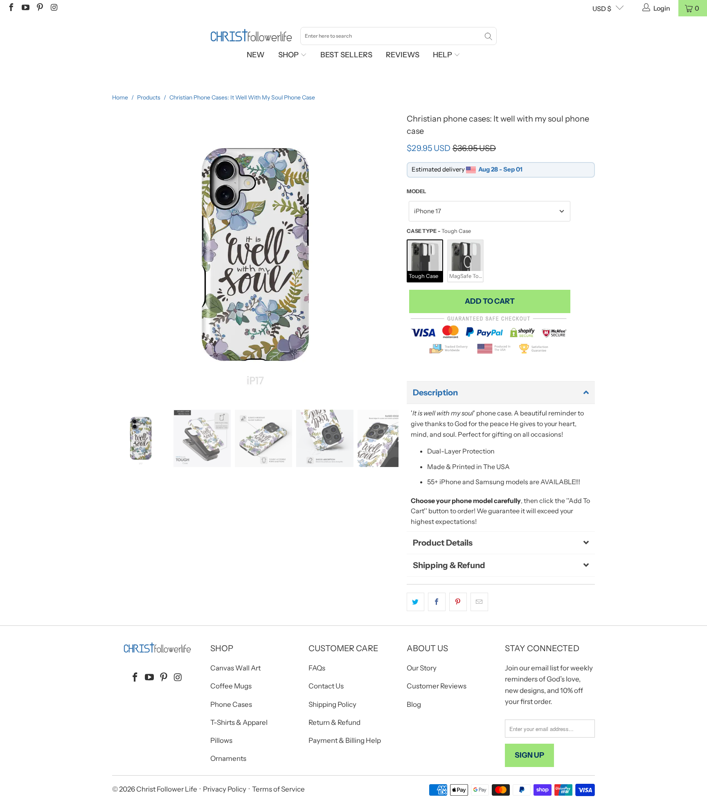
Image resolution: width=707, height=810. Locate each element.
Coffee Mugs (231, 686)
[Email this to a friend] (479, 602)
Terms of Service (278, 789)
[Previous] (118, 254)
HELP (443, 54)
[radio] (425, 260)
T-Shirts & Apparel (239, 722)
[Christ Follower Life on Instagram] (53, 8)
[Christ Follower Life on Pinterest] (39, 8)
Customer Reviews (436, 686)
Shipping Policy (332, 704)
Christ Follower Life (166, 789)
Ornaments (228, 758)
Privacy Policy (224, 789)
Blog (414, 704)
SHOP (289, 54)
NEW (256, 54)
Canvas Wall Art (235, 668)
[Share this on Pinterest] (458, 602)
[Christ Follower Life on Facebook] (10, 8)
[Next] (392, 254)
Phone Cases (231, 704)
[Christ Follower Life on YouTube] (24, 8)
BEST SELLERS (346, 54)
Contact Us (326, 686)
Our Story (422, 668)
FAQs (316, 668)
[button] (501, 392)
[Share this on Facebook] (437, 602)
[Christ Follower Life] (251, 36)
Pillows (221, 740)
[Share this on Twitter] (415, 602)
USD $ (601, 9)
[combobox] (398, 36)
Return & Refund (334, 722)
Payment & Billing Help (344, 740)
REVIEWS (402, 54)
